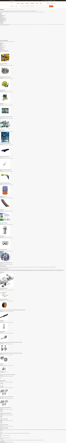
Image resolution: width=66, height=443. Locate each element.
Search (51, 6)
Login (43, 0)
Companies (6, 435)
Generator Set (34, 270)
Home (0, 435)
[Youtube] (12, 6)
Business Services (1, 16)
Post (3, 22)
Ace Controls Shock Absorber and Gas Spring (5, 143)
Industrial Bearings (16, 270)
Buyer (1, 21)
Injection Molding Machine (42, 270)
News (0, 21)
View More (1, 273)
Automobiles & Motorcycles (2, 15)
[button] (33, 43)
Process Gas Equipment (3, 380)
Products (2, 435)
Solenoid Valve (1, 103)
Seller (3, 21)
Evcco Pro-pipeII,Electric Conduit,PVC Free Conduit (6, 116)
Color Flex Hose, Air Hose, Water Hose (4, 156)
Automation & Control (6, 433)
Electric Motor (10, 270)
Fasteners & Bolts (61, 270)
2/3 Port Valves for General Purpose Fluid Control (6, 413)
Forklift (39, 270)
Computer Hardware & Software (3, 17)
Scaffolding (58, 270)
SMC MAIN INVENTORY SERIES (3, 288)
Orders (2, 22)
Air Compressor (37, 270)
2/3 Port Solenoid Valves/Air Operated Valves (5, 407)
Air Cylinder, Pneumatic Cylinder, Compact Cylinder (6, 262)
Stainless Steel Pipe (27, 270)
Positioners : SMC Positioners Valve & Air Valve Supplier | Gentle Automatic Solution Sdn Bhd (11, 342)
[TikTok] (14, 6)
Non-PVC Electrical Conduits (3, 249)
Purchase (4, 435)
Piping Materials (2, 320)
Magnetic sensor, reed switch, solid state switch (5, 169)
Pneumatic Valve (7, 270)
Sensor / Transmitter (55, 270)
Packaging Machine (31, 270)
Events (7, 435)
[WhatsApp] (16, 6)
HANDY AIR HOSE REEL (2, 90)
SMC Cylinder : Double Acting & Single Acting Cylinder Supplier (7, 374)
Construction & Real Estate (2, 18)
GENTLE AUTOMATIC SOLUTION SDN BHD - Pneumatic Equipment (6, 65)
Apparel (1, 14)
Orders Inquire (54, 3)
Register (46, 0)
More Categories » (2, 20)
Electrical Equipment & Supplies (3, 19)
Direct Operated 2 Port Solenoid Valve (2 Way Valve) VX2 (6, 396)
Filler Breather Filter (2, 236)
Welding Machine (20, 270)
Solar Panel (47, 270)
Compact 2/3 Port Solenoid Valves (4, 424)
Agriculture (1, 433)
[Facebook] (10, 6)
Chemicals (23, 433)
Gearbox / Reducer (23, 270)
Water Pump (49, 270)
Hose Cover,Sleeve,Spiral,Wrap (3, 63)
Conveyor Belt (13, 270)
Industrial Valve (51, 270)
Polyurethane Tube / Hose (3, 196)
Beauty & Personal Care (15, 433)
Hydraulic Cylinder (4, 270)
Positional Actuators (2, 331)
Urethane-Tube (2, 209)
